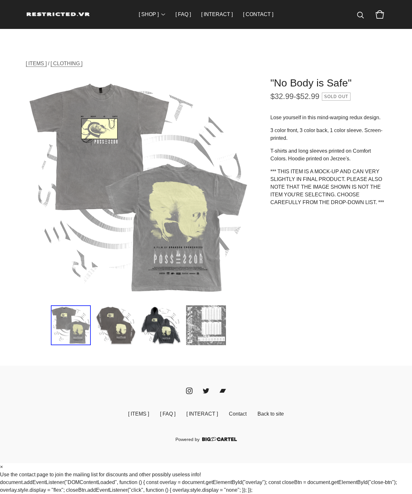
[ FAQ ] (183, 14)
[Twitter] (206, 391)
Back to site (271, 414)
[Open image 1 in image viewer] (138, 187)
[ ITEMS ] (36, 63)
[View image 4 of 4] (206, 325)
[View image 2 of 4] (116, 325)
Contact (238, 414)
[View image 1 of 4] (71, 325)
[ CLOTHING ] (66, 63)
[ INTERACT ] (217, 14)
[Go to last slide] (35, 187)
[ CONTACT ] (258, 14)
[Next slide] (242, 187)
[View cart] (379, 14)
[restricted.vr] (58, 14)
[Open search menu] (360, 14)
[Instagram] (189, 391)
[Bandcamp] (223, 391)
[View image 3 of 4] (161, 325)
